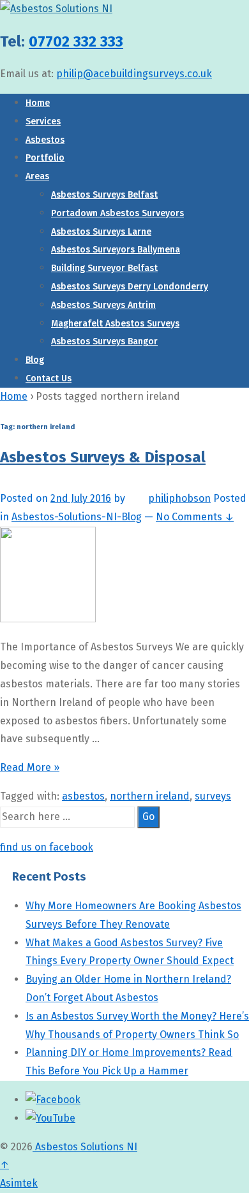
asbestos (83, 796)
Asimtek (19, 1183)
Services (43, 121)
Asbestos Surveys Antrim (103, 305)
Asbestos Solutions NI (85, 1147)
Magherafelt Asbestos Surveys (115, 323)
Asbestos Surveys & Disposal (103, 457)
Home (38, 103)
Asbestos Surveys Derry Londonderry (129, 286)
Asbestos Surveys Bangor (104, 341)
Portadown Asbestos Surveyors (117, 213)
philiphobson (179, 498)
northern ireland (150, 796)
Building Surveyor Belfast (104, 268)
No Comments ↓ (195, 517)
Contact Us (49, 378)
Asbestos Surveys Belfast (104, 194)
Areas (37, 176)
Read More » (29, 767)
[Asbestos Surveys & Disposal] (48, 619)
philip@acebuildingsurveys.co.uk (134, 74)
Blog (35, 360)
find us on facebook (46, 847)
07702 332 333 (76, 41)
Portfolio (45, 157)
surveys (213, 796)
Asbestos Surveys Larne (101, 231)
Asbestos (45, 140)
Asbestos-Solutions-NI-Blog (76, 517)
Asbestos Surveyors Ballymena (115, 249)
